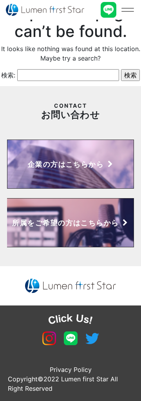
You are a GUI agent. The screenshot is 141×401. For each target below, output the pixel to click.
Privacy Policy (71, 369)
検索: (8, 75)
